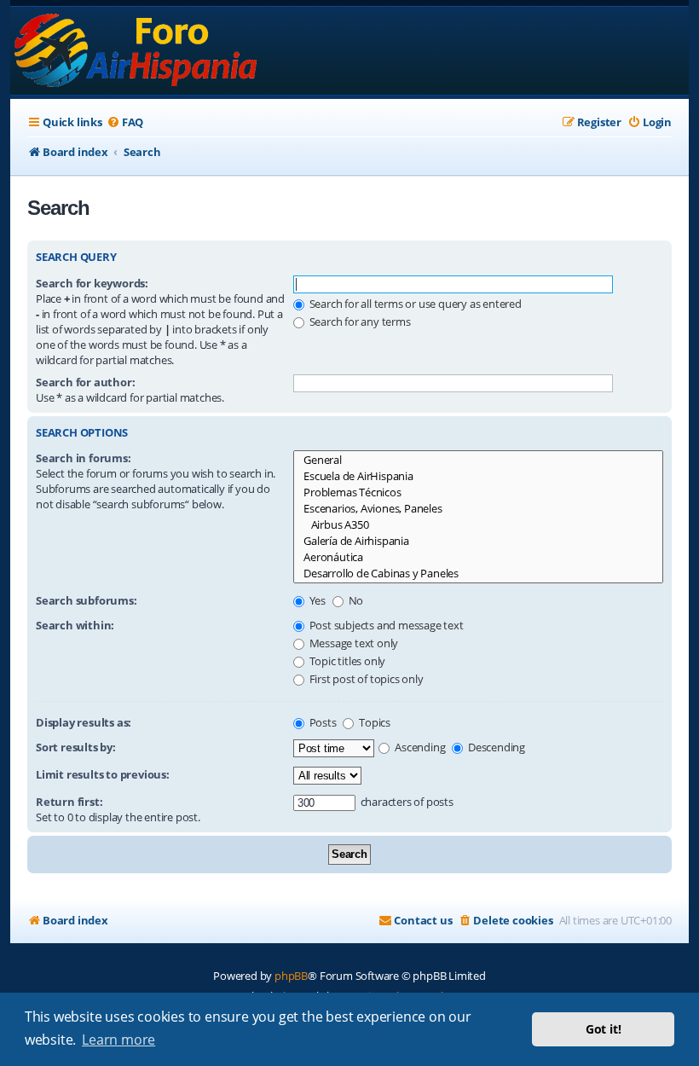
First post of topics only (365, 679)
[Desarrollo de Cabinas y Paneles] (478, 573)
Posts (322, 722)
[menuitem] (125, 122)
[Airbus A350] (478, 525)
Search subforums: (86, 600)
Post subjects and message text (385, 625)
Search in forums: (83, 458)
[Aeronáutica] (478, 557)
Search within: (75, 625)
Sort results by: (76, 747)
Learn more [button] (118, 1039)
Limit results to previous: (103, 774)
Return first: (69, 801)
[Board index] (136, 51)
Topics (373, 722)
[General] (478, 460)
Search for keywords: (92, 283)
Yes (316, 600)
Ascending (418, 747)
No (354, 600)
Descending (495, 747)
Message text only (352, 643)
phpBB (291, 975)
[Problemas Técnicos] (478, 492)
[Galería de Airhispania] (478, 541)
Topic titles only (346, 661)
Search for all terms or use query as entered (414, 303)
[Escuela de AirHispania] (478, 476)
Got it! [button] (603, 1029)
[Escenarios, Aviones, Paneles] (478, 509)
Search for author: (85, 382)
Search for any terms (359, 321)
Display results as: (83, 722)
